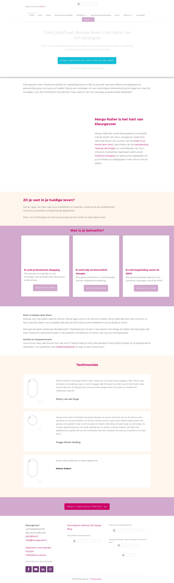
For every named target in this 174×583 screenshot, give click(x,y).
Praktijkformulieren (36, 555)
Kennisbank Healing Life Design (84, 525)
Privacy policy (95, 579)
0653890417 (32, 536)
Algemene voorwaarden (38, 547)
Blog (69, 529)
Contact (42, 6)
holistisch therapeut (105, 156)
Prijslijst (30, 551)
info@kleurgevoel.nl (36, 540)
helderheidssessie (65, 347)
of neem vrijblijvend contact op (87, 68)
